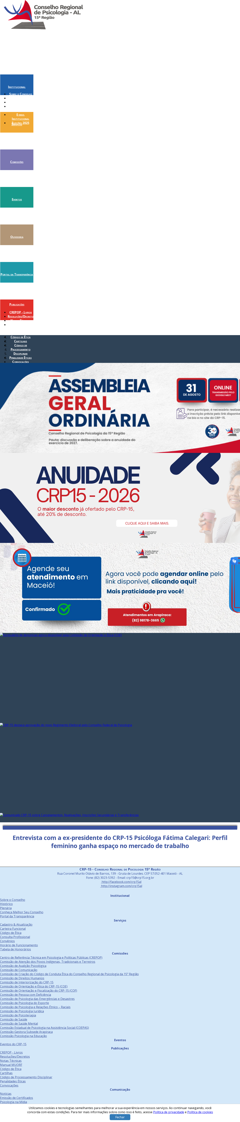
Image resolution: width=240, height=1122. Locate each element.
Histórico (20, 98)
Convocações (20, 362)
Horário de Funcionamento (19, 945)
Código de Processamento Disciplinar (20, 349)
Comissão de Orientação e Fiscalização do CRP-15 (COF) (38, 990)
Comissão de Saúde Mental (19, 1023)
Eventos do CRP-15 (13, 1044)
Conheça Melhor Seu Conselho (21, 108)
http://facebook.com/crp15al (121, 882)
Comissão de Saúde (13, 1019)
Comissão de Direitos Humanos (22, 978)
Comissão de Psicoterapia (18, 1015)
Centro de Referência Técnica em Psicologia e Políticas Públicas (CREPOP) (51, 957)
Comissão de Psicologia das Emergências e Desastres (37, 999)
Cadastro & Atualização (16, 924)
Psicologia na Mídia (13, 1102)
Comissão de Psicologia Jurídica (22, 1011)
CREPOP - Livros (20, 312)
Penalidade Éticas (20, 358)
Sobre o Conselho (20, 94)
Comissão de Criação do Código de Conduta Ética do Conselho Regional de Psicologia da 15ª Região (69, 974)
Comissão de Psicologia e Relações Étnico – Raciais (35, 1007)
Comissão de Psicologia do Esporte (24, 1003)
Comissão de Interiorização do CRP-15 (26, 982)
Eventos (17, 199)
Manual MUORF (11, 1065)
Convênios (7, 941)
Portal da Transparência (17, 274)
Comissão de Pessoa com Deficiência (25, 995)
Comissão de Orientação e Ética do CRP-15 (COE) (34, 986)
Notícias (5, 1094)
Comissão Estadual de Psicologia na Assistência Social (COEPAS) (44, 1028)
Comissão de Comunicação (18, 970)
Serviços (16, 124)
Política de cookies (200, 1112)
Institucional (17, 87)
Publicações (16, 304)
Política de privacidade (168, 1112)
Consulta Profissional (15, 937)
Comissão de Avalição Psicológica (23, 966)
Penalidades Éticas (13, 1081)
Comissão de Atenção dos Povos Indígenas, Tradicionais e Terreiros (47, 962)
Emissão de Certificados (16, 1098)
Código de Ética (20, 337)
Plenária (20, 102)
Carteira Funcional (13, 929)
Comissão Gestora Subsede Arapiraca (26, 1032)
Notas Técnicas (20, 320)
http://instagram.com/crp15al (121, 886)
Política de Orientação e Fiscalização (20, 329)
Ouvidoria (16, 237)
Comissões (16, 162)
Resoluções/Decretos (21, 316)
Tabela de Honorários (15, 949)
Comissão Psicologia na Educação (23, 1036)
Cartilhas (20, 341)
